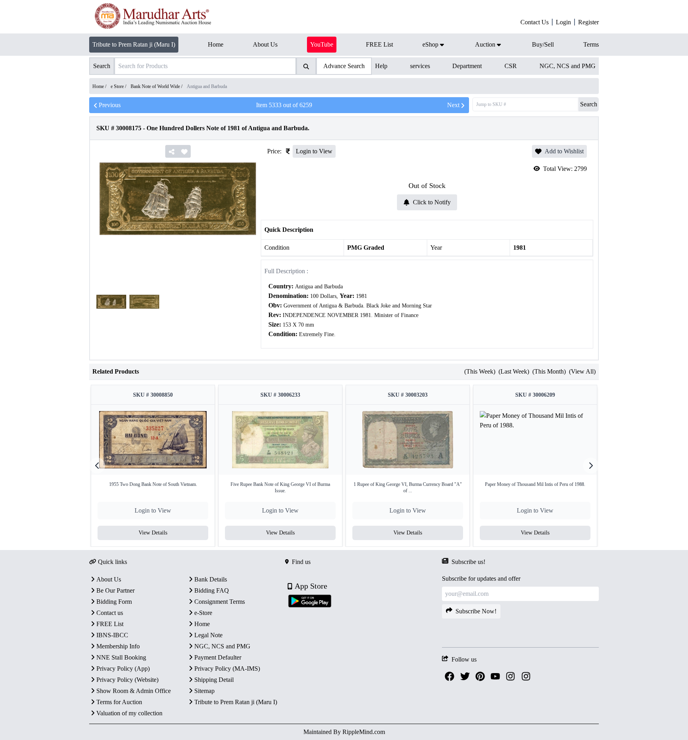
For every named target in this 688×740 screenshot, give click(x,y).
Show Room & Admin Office (133, 690)
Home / (100, 86)
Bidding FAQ (211, 590)
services (420, 66)
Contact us (109, 612)
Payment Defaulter (217, 657)
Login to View (314, 151)
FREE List (109, 624)
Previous (110, 105)
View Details (153, 533)
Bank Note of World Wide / (157, 86)
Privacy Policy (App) (123, 668)
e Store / (119, 86)
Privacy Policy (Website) (127, 679)
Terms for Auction (119, 702)
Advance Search (344, 66)
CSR (510, 66)
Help (381, 66)
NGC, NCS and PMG (567, 66)
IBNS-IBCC (112, 635)
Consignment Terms (219, 601)
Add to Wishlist (564, 151)
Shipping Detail (214, 679)
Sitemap (204, 690)
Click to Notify (432, 202)
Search (588, 104)
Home (202, 624)
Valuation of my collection (129, 713)
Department (467, 66)
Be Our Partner (115, 590)
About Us (108, 579)
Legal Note (208, 635)
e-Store (203, 612)
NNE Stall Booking (121, 657)
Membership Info (118, 646)
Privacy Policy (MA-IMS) (227, 668)
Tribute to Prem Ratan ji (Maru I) (133, 44)
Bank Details (210, 579)
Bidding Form (114, 601)
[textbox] (427, 310)
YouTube (321, 44)
